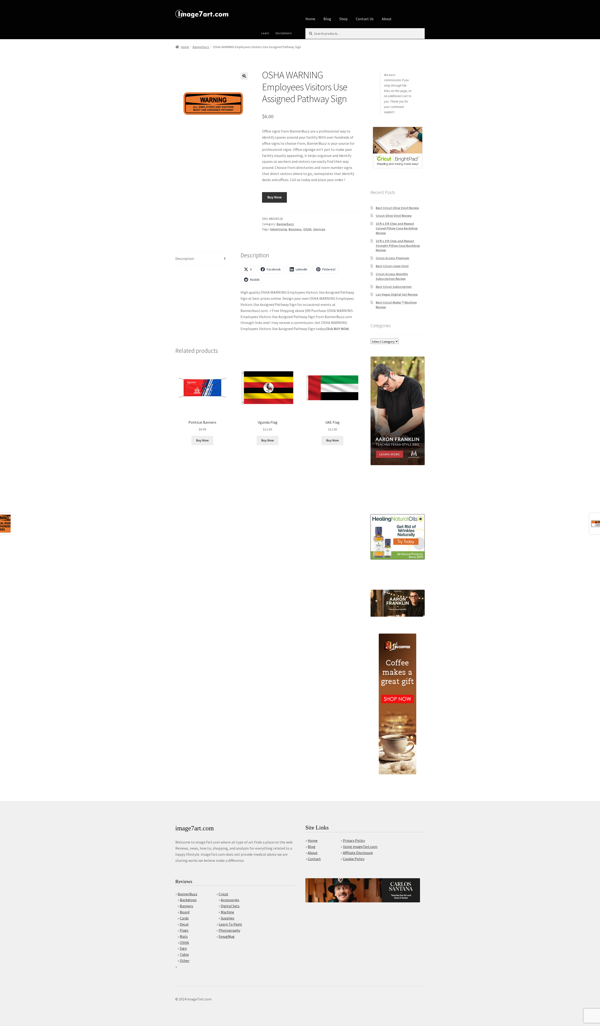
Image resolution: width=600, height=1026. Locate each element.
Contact (314, 858)
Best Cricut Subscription (394, 287)
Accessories (230, 899)
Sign (183, 948)
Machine (227, 912)
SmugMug (227, 936)
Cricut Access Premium (392, 258)
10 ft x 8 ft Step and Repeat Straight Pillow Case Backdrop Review (398, 245)
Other (184, 960)
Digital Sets (230, 906)
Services (319, 229)
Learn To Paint (230, 924)
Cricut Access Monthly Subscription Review (392, 276)
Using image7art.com (360, 846)
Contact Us (365, 18)
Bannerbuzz (201, 47)
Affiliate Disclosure (358, 852)
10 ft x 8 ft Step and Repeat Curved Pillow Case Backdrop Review (397, 228)
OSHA (307, 229)
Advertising (278, 229)
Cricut (223, 894)
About (387, 18)
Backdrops (188, 899)
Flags (184, 930)
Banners (186, 906)
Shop (343, 18)
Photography (229, 930)
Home (310, 18)
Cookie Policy (353, 858)
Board (184, 912)
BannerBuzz (187, 894)
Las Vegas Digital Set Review (397, 294)
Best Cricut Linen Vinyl (392, 266)
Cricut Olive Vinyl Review (394, 215)
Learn (265, 33)
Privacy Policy (354, 840)
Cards (184, 918)
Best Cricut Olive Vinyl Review (397, 208)
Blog (327, 18)
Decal (184, 924)
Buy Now (274, 197)
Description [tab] (184, 258)
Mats (184, 936)
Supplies (227, 918)
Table (184, 954)
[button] (244, 76)
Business (295, 229)
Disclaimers (284, 33)
